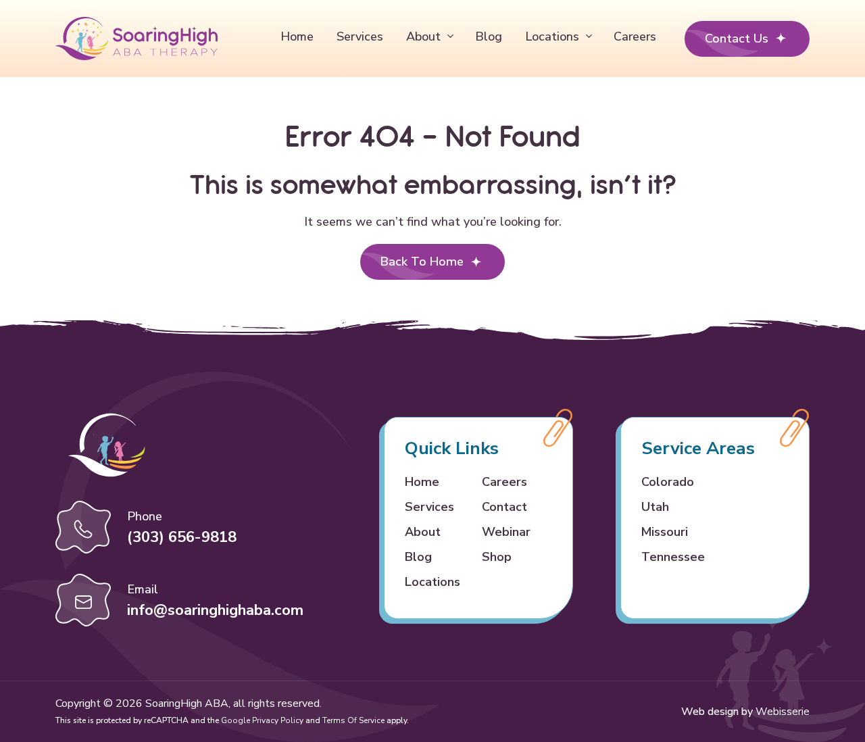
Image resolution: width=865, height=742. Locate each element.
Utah (655, 507)
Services (360, 36)
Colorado (667, 482)
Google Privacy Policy (262, 720)
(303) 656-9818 (182, 537)
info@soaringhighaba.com (215, 610)
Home (297, 36)
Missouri (664, 532)
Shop (497, 557)
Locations (552, 36)
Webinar (506, 532)
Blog (488, 36)
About (423, 36)
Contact (504, 507)
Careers (635, 36)
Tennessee (673, 557)
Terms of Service (353, 720)
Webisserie (783, 711)
